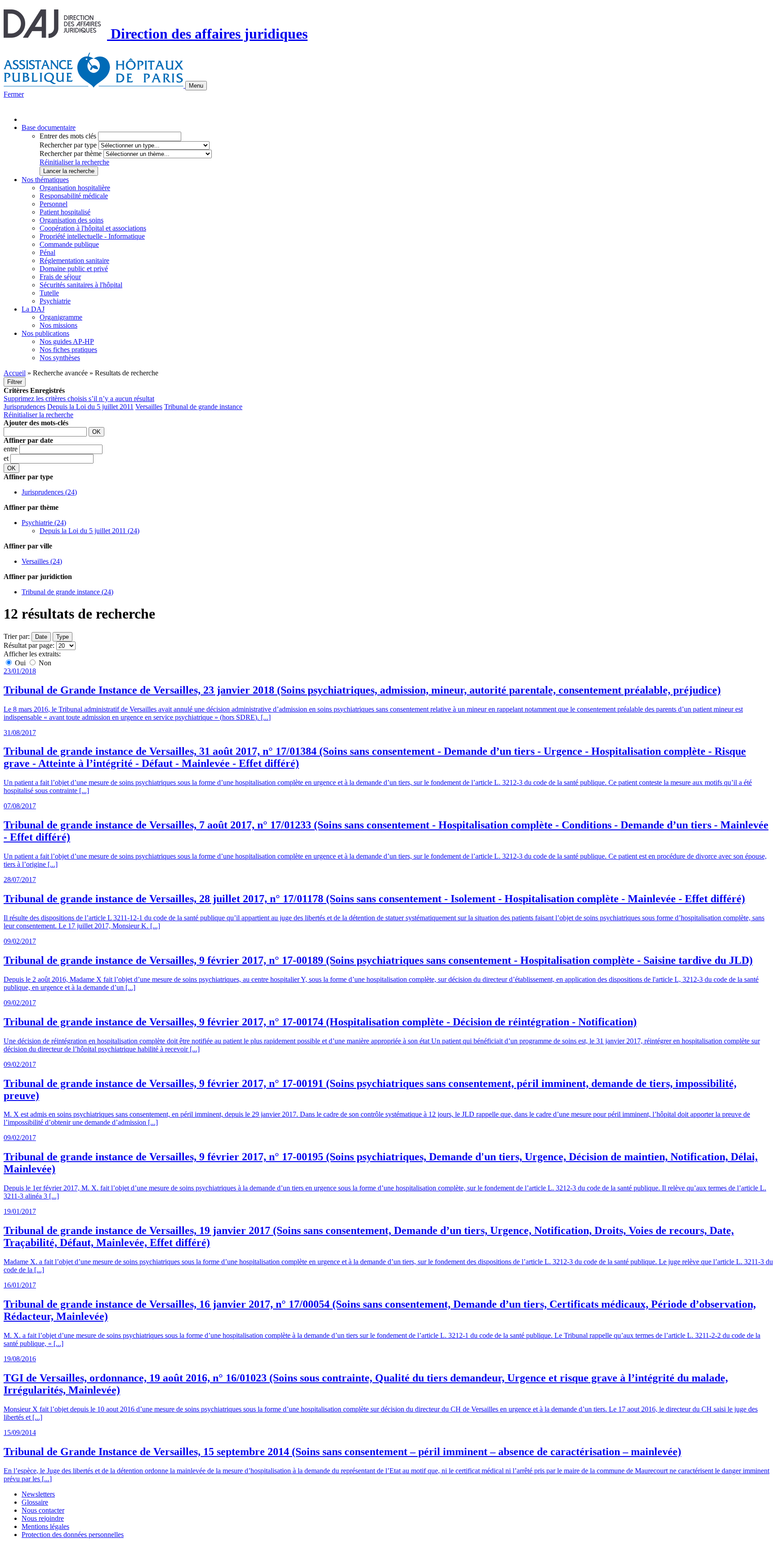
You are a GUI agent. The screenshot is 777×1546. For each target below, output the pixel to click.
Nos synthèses (60, 357)
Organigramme (61, 317)
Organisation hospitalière (75, 188)
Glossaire (35, 1502)
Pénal (47, 252)
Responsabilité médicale (74, 196)
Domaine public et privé (74, 268)
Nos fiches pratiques (68, 349)
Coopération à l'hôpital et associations (93, 228)
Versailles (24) (42, 561)
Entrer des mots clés (68, 136)
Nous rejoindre (43, 1518)
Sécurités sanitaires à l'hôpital (81, 285)
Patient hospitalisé (65, 212)
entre (11, 449)
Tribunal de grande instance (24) (67, 592)
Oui (20, 663)
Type (62, 636)
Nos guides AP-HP (67, 341)
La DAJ (33, 309)
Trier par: (17, 636)
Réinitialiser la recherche (74, 162)
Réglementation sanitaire (74, 260)
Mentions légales (45, 1526)
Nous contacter (43, 1510)
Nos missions (58, 325)
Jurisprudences (24, 406)
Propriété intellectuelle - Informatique (92, 236)
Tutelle (49, 293)
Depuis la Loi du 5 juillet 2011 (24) (89, 531)
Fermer (14, 94)
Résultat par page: (29, 645)
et (7, 458)
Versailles (148, 406)
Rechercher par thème (71, 153)
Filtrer (14, 382)
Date (41, 636)
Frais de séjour (60, 277)
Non (44, 663)
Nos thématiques (45, 179)
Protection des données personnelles (73, 1534)
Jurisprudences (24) (49, 492)
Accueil (15, 373)
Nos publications (45, 333)
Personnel (53, 204)
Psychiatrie (55, 301)
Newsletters (38, 1494)
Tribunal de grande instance (203, 406)
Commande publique (69, 244)
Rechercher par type (68, 145)
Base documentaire (49, 127)
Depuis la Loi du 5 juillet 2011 (90, 406)
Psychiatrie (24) (44, 522)
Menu (196, 85)
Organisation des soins (71, 220)
